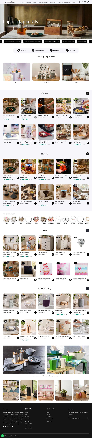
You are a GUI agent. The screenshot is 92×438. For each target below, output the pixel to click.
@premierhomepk (49, 376)
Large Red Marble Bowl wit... (44, 201)
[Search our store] (80, 2)
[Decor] (87, 230)
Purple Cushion (24, 278)
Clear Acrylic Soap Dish (25, 310)
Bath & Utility (53, 2)
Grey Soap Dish (6, 336)
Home (26, 412)
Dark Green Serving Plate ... (9, 115)
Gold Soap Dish (58, 310)
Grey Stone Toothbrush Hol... (79, 310)
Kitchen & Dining (43, 2)
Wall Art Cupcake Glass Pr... (44, 278)
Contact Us (27, 419)
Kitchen (48, 414)
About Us (27, 416)
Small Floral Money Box (25, 252)
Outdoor (61, 2)
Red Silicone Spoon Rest (43, 141)
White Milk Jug (76, 201)
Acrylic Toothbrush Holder (44, 336)
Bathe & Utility (50, 419)
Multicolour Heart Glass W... (79, 278)
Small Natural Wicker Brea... (79, 175)
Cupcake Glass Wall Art (60, 278)
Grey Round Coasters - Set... (9, 201)
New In (21, 2)
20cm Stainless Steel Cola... (61, 175)
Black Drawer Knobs (42, 252)
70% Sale (73, 2)
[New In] (87, 153)
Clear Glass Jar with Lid (25, 175)
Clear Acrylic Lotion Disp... (79, 336)
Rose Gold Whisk (77, 141)
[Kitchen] (87, 93)
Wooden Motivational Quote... (10, 252)
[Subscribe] (87, 418)
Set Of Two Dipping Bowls (26, 201)
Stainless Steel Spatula (25, 115)
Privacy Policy (28, 421)
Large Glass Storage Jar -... (44, 175)
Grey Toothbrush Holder (8, 310)
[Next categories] (88, 219)
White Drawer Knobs (60, 252)
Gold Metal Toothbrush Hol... (27, 336)
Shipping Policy (28, 423)
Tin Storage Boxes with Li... (9, 141)
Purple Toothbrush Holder (44, 310)
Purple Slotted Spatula (78, 115)
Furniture (28, 2)
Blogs (26, 414)
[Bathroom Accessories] (87, 288)
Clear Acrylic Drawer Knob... (79, 252)
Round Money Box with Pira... (9, 278)
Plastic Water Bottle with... (61, 115)
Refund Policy (28, 426)
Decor (34, 2)
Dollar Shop (67, 2)
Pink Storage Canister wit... (26, 141)
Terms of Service (28, 428)
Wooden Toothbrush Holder (62, 336)
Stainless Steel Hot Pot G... (44, 115)
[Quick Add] (32, 360)
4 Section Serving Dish (60, 141)
